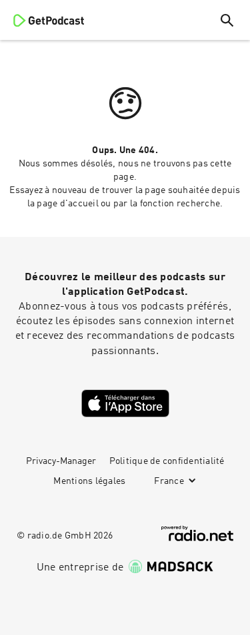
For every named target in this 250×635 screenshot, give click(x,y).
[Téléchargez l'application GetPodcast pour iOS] (125, 403)
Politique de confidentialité (167, 461)
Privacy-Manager (61, 461)
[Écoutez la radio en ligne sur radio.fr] (197, 533)
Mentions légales (89, 481)
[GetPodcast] (48, 20)
